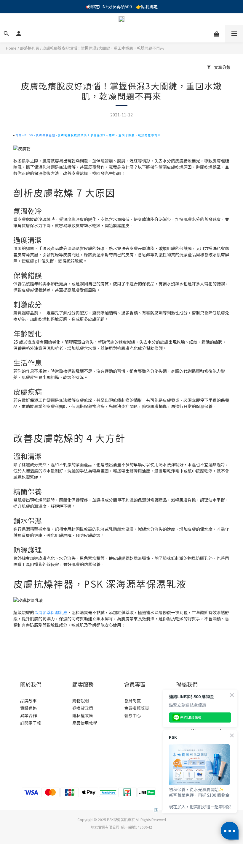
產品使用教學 (84, 723)
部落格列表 (29, 48)
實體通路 (28, 708)
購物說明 (80, 701)
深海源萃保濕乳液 (50, 612)
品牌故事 (28, 701)
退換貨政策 (82, 708)
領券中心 (132, 715)
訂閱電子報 (30, 723)
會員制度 (132, 701)
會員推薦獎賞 (136, 708)
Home (11, 48)
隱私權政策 (82, 715)
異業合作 (28, 715)
